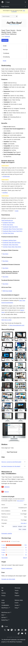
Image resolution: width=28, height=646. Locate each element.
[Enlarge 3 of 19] (11, 344)
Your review (4, 557)
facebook (15, 526)
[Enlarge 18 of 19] (24, 414)
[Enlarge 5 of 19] (11, 354)
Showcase (17, 588)
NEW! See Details (7, 291)
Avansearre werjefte (6, 533)
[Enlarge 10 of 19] (24, 374)
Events (16, 602)
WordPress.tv (5, 607)
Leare (2, 600)
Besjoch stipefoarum (6, 568)
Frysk (6, 626)
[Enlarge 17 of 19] (11, 414)
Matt (3, 615)
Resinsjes (5, 49)
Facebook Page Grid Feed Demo (11, 242)
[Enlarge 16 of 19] (24, 404)
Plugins (16, 593)
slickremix (7, 36)
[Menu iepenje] (25, 2)
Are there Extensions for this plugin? (10, 466)
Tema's (16, 590)
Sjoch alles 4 (24, 523)
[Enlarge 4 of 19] (24, 344)
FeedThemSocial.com (7, 220)
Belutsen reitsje (19, 600)
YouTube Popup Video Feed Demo (12, 246)
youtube (24, 529)
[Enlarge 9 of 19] (11, 374)
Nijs (2, 590)
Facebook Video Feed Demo (10, 244)
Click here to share (6, 320)
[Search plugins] (16, 16)
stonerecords (6, 176)
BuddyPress (5, 620)
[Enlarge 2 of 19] (24, 333)
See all (25, 557)
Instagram (20, 526)
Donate (17, 605)
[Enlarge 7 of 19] (11, 364)
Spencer (6, 491)
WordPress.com (6, 612)
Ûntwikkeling (6, 57)
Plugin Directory (5, 6)
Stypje (4, 60)
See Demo (5, 254)
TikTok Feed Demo (8, 224)
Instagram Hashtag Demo (9, 240)
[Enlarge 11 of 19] (11, 384)
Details (5, 46)
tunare (16, 211)
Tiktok (20, 529)
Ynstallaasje (6, 53)
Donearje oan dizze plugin (8, 579)
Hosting (3, 593)
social (24, 526)
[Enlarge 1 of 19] (11, 333)
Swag (17, 607)
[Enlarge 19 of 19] (24, 424)
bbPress (4, 617)
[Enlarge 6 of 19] (24, 354)
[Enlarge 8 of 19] (24, 364)
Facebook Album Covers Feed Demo (12, 231)
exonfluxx (5, 192)
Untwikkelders (5, 605)
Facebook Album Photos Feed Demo (12, 229)
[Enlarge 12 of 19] (24, 384)
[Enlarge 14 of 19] (24, 394)
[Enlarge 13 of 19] (11, 394)
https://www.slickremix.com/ (16, 325)
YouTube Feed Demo (8, 233)
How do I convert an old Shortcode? (11, 462)
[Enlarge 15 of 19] (11, 404)
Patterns (17, 595)
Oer (2, 588)
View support (20, 500)
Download (4, 40)
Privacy (3, 595)
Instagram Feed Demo (9, 222)
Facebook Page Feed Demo (10, 226)
